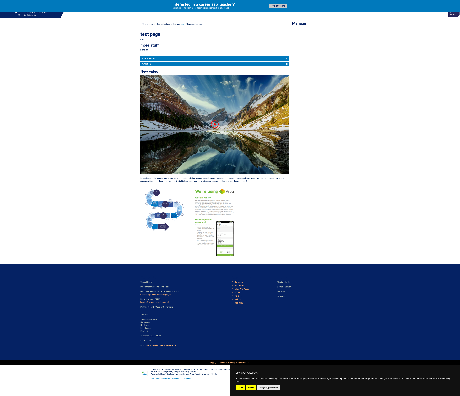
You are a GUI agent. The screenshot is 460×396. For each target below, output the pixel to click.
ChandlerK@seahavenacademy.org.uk (155, 294)
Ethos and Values (242, 289)
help (182, 24)
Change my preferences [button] (268, 388)
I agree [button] (240, 388)
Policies (238, 296)
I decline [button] (250, 388)
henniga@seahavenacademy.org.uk (155, 302)
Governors (239, 282)
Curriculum (239, 303)
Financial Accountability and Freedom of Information (171, 378)
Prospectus (239, 285)
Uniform (238, 299)
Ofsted (237, 292)
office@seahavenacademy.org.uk (161, 345)
